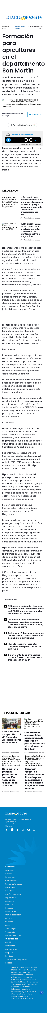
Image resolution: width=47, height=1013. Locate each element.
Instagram (12, 829)
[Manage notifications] (41, 992)
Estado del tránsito (13, 935)
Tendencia (10, 932)
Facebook (6, 829)
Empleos (9, 952)
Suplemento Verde (20, 27)
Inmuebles (10, 945)
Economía (9, 877)
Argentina (9, 901)
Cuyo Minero (11, 880)
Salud (7, 925)
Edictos (8, 963)
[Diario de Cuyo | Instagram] (30, 18)
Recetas (9, 908)
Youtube (28, 829)
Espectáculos (11, 897)
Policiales (9, 891)
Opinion (8, 918)
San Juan (9, 870)
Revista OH (10, 887)
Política (8, 873)
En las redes (10, 911)
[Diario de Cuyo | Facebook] (25, 18)
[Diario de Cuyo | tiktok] (40, 18)
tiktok (17, 829)
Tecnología (10, 928)
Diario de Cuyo (5, 27)
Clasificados (10, 942)
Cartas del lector (13, 915)
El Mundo (9, 904)
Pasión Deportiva (13, 894)
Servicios (9, 956)
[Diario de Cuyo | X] (35, 18)
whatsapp (34, 829)
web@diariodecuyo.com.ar (22, 977)
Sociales (9, 921)
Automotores (11, 949)
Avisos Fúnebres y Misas (16, 959)
